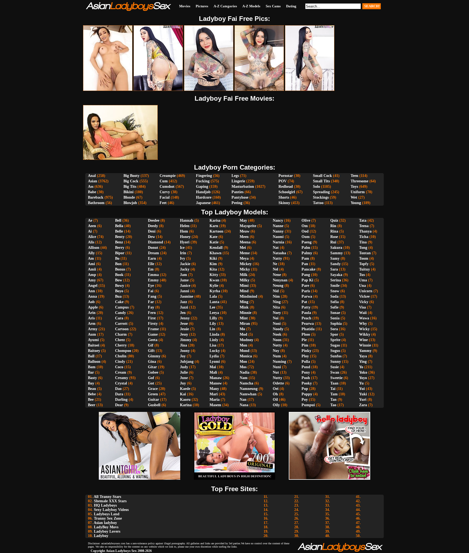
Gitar (152, 367)
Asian (92, 181)
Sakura (336, 248)
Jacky (184, 269)
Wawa (364, 318)
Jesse (184, 324)
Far (151, 302)
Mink (244, 307)
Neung (278, 286)
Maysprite (248, 226)
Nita (276, 307)
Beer (91, 405)
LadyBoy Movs (106, 527)
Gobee (153, 372)
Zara (363, 405)
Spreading (321, 192)
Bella (119, 226)
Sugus (335, 351)
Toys (354, 187)
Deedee (153, 220)
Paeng (307, 242)
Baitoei (93, 345)
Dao (118, 389)
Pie (304, 340)
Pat (304, 302)
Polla (306, 362)
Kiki (213, 258)
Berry (119, 248)
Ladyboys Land (106, 514)
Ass (90, 187)
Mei (243, 248)
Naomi (278, 237)
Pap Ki (307, 280)
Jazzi (184, 307)
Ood (305, 231)
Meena (245, 242)
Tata (362, 220)
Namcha (246, 383)
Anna (92, 296)
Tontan (365, 253)
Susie (334, 367)
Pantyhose (240, 197)
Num (277, 356)
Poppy (307, 394)
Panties (237, 192)
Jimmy (185, 340)
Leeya (214, 313)
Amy (92, 280)
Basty (92, 378)
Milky (244, 280)
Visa (362, 307)
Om (305, 226)
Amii (92, 269)
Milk (244, 275)
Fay (151, 307)
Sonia (335, 318)
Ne (275, 264)
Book (119, 275)
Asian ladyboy (105, 523)
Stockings (321, 197)
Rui (333, 242)
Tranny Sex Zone (108, 518)
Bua (118, 296)
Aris (91, 318)
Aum (92, 334)
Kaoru (185, 400)
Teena (364, 226)
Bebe (92, 394)
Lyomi (215, 362)
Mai (213, 367)
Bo (117, 258)
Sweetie (336, 378)
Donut (153, 248)
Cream (120, 372)
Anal (92, 176)
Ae (90, 220)
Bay (91, 383)
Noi (275, 318)
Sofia (334, 302)
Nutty (277, 378)
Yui (362, 389)
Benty (120, 237)
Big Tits (129, 187)
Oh (275, 394)
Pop (305, 389)
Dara (119, 394)
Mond (244, 351)
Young (356, 203)
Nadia (244, 372)
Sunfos (335, 356)
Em (151, 269)
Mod (243, 334)
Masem (215, 405)
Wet (354, 197)
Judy (184, 367)
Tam (334, 394)
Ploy (305, 356)
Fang (152, 296)
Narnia (278, 242)
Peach (306, 318)
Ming (244, 302)
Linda (214, 334)
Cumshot (167, 187)
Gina (152, 362)
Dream (153, 253)
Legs (235, 176)
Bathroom (96, 203)
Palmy (307, 253)
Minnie (245, 313)
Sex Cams (273, 6)
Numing (279, 362)
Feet (163, 203)
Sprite (335, 340)
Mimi (244, 286)
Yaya (363, 356)
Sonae (335, 313)
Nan (243, 400)
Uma (363, 280)
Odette (278, 383)
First (152, 318)
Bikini (128, 192)
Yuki (363, 394)
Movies (184, 6)
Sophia (336, 324)
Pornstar (285, 176)
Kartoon (216, 231)
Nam (244, 378)
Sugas (335, 345)
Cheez (120, 340)
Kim (213, 264)
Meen (244, 237)
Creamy (121, 378)
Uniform (358, 192)
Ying (363, 362)
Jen (183, 313)
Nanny (278, 231)
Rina (334, 231)
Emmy (153, 280)
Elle (151, 264)
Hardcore (203, 197)
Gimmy (154, 356)
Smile (335, 286)
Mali (213, 372)
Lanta (214, 302)
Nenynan (280, 280)
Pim (305, 345)
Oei (275, 389)
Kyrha (215, 291)
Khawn (215, 253)
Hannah (186, 220)
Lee (212, 307)
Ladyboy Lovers (107, 531)
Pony (306, 372)
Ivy (182, 258)
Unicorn (365, 291)
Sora (334, 329)
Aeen (92, 226)
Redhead (285, 187)
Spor (334, 334)
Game (153, 334)
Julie (184, 372)
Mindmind (248, 296)
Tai (332, 389)
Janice (185, 286)
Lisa (213, 345)
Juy (183, 383)
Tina (363, 242)
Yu (361, 383)
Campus (122, 307)
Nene (277, 275)
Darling (121, 400)
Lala (213, 296)
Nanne (278, 226)
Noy (276, 351)
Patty (306, 307)
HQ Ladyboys (105, 505)
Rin (333, 226)
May (243, 220)
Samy (335, 258)
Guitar (153, 400)
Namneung (249, 389)
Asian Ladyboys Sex (121, 551)
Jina (183, 345)
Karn (214, 226)
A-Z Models (251, 6)
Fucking (203, 181)
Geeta (152, 340)
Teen (354, 176)
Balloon (94, 362)
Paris (306, 291)
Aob (91, 302)
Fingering (204, 176)
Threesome (359, 181)
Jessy (184, 334)
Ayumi (93, 340)
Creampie (168, 176)
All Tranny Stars (107, 497)
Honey (185, 237)
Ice (182, 248)
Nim (276, 296)
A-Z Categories (225, 6)
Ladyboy (101, 536)
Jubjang (187, 362)
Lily (213, 324)
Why (363, 324)
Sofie (334, 307)
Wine (363, 340)
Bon (118, 264)
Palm (306, 248)
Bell (118, 220)
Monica (246, 356)
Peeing (237, 203)
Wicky (364, 329)
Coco (119, 367)
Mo (242, 329)
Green (153, 394)
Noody (278, 329)
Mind (244, 291)
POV (282, 181)
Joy (183, 356)
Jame (184, 280)
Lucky (215, 351)
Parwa (307, 296)
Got (151, 383)
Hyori (184, 242)
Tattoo (318, 203)
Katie (214, 242)
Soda (334, 296)
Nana (244, 405)
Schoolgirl (286, 192)
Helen (184, 226)
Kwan (214, 280)
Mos (243, 367)
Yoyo (363, 378)
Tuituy (364, 269)
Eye (151, 286)
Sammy (336, 253)
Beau (92, 389)
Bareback (95, 197)
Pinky (306, 351)
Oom (306, 237)
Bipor (119, 253)
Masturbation (243, 187)
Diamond (155, 242)
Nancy (278, 220)
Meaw (244, 231)
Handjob (203, 192)
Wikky (364, 334)
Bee (91, 400)
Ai (90, 231)
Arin (92, 313)
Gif (150, 345)
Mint (244, 318)
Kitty (214, 275)
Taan (334, 383)
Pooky (307, 383)
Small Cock (322, 176)
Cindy (120, 362)
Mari (214, 394)
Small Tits (321, 181)
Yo (361, 367)
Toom (363, 258)
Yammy (365, 351)
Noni (277, 324)
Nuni (277, 367)
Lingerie (238, 181)
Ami (91, 264)
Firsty (153, 324)
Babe (92, 192)
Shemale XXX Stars (110, 501)
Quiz (334, 220)
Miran (245, 324)
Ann (91, 291)
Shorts (283, 197)
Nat (276, 248)
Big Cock (130, 181)
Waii (363, 313)
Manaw (216, 378)
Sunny (335, 362)
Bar (91, 372)
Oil (275, 400)
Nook (277, 334)
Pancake (308, 269)
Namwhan (248, 394)
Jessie (184, 329)
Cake (119, 302)
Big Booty (131, 176)
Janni (184, 291)
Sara (334, 269)
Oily (276, 405)
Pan (305, 264)
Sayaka (336, 275)
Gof (151, 378)
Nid (276, 291)
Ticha (363, 237)
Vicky (363, 302)
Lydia (214, 356)
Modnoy (246, 340)
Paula (306, 313)
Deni (152, 231)
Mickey (246, 264)
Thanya (365, 231)
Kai (183, 394)
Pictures (202, 6)
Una (362, 286)
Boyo (119, 291)
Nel (275, 269)
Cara (119, 318)
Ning (277, 302)
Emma (153, 275)
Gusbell (154, 405)
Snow (334, 291)
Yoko (363, 372)
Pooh (306, 378)
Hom (184, 231)
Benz (119, 242)
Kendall (216, 248)
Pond (306, 367)
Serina (335, 280)
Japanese (203, 203)
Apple (93, 307)
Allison (93, 248)
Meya (244, 258)
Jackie (185, 264)
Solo (316, 187)
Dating (291, 6)
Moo (243, 362)
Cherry (121, 345)
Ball (91, 356)
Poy (305, 400)
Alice (92, 237)
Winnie (365, 345)
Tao (333, 405)
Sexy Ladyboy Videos (111, 510)
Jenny (185, 318)
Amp (92, 275)
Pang (306, 275)
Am (91, 258)
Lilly (213, 318)
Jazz (183, 302)
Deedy (153, 226)
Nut (276, 372)
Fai (150, 291)
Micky (245, 269)
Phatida (308, 329)
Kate (213, 237)
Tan (333, 400)
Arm (92, 324)
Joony (185, 351)
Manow (216, 383)
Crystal (121, 383)
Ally (91, 253)
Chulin (120, 356)
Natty (277, 258)
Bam (92, 367)
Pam (305, 258)
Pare (305, 286)
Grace (153, 389)
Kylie (214, 286)
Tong (363, 248)
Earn (152, 258)
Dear (119, 405)
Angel (92, 286)
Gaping (202, 187)
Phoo (306, 334)
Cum (164, 181)
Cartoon (122, 329)
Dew (151, 237)
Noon (277, 340)
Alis (91, 242)
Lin (212, 329)
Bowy (119, 286)
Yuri (362, 400)
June (184, 378)
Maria (215, 400)
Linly (214, 340)
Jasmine (186, 296)
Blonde (129, 197)
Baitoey (94, 351)
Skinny (284, 203)
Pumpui (308, 405)
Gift (151, 351)
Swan (334, 372)
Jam (183, 275)
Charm (121, 334)
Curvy (165, 192)
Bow (118, 280)
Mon (243, 345)
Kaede (185, 389)
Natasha (279, 253)
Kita (213, 269)
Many (214, 389)
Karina (186, 405)
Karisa (215, 220)
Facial (165, 197)
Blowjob (130, 203)
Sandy (335, 264)
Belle (119, 231)
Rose (334, 237)
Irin (183, 253)
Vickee (364, 296)
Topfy (364, 264)
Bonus (120, 269)
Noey (277, 313)
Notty (277, 345)
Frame (153, 329)
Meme (245, 253)
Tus (362, 275)
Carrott (121, 324)
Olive (306, 220)
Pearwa (308, 324)
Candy (120, 313)
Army (92, 329)
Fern (152, 313)
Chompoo (123, 351)
